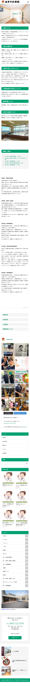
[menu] (28, 2)
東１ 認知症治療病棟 (15, 557)
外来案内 (5, 319)
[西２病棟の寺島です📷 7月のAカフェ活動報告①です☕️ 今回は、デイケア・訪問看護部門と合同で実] (22, 404)
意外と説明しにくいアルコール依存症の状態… (8, 523)
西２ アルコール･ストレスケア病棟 (15, 582)
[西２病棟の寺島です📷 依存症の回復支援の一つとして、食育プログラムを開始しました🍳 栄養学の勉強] (22, 377)
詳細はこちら (15, 637)
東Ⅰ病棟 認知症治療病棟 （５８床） (13, 156)
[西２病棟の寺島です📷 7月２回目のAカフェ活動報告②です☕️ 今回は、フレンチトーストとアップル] (22, 390)
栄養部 (15, 567)
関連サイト (5, 445)
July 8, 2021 (23, 426)
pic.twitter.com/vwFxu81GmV (10, 423)
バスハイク (15, 543)
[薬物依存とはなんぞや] (8, 477)
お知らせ (15, 535)
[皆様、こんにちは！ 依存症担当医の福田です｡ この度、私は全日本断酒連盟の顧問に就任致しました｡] (22, 349)
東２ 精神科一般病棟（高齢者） (15, 560)
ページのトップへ (26, 307)
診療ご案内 (5, 441)
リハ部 (15, 546)
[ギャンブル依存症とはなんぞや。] (21, 478)
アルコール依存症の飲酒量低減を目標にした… (21, 523)
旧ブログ (15, 553)
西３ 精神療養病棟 (15, 585)
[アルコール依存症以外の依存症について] (8, 496)
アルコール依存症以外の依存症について (8, 504)
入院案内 (5, 324)
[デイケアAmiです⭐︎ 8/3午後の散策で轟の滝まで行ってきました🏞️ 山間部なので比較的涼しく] (8, 377)
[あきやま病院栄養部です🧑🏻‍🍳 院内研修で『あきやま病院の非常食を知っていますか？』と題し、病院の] (8, 390)
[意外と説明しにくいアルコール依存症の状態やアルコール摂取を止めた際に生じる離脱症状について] (8, 515)
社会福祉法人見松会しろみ (6, 609)
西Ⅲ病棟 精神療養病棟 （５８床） (12, 164)
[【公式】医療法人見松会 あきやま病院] (10, 2)
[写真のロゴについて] (21, 496)
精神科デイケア (15, 571)
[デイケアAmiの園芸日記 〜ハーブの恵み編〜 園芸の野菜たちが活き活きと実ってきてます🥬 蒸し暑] (8, 404)
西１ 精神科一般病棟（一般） (15, 578)
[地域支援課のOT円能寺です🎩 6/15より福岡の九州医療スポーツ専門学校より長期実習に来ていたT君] (8, 363)
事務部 (15, 550)
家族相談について (8, 329)
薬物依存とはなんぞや (8, 485)
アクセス (4, 449)
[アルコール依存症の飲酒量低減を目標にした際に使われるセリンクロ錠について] (21, 515)
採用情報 (4, 453)
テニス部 (15, 539)
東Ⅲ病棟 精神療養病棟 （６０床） (12, 161)
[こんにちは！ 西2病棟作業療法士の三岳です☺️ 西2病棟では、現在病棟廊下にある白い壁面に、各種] (8, 349)
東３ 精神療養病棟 (15, 564)
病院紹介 (4, 437)
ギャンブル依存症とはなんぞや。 (21, 486)
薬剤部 (15, 575)
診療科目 (5, 315)
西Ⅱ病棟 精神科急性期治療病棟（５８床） (14, 163)
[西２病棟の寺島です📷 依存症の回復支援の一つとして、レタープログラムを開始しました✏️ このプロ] (22, 363)
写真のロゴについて (20, 504)
